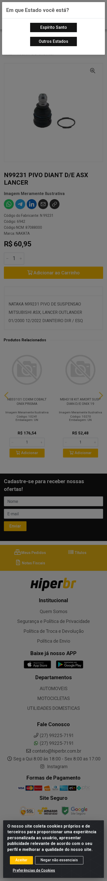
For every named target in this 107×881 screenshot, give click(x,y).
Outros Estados (53, 41)
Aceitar (21, 860)
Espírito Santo (53, 27)
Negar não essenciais (59, 860)
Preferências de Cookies (34, 870)
